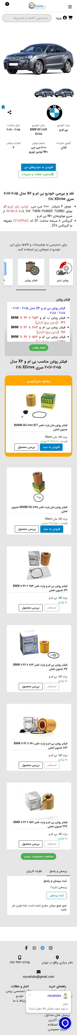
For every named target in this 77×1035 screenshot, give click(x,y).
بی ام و (63, 130)
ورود (59, 18)
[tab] (31, 272)
